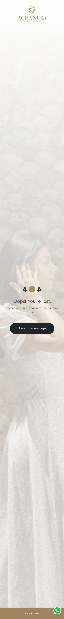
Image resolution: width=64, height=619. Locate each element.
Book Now (32, 613)
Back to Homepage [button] (32, 328)
